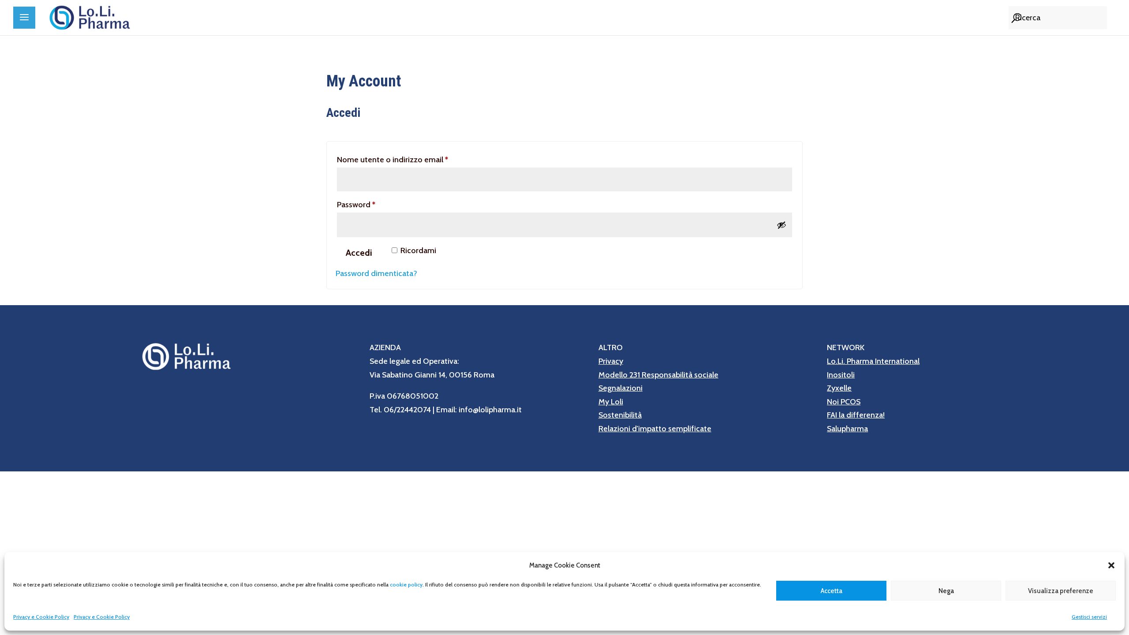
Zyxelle (839, 388)
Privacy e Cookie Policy (41, 616)
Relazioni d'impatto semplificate (654, 428)
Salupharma (847, 428)
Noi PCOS (843, 402)
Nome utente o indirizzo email (408, 159)
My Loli (610, 402)
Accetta (831, 591)
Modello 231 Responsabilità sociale (658, 375)
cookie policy (406, 584)
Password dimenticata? (376, 273)
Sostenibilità (620, 415)
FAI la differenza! (856, 415)
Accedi (359, 252)
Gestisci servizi (1089, 616)
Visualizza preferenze (1060, 591)
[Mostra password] (781, 225)
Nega (946, 591)
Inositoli (841, 375)
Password (372, 204)
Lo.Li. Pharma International (873, 361)
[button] (1111, 565)
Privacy (610, 361)
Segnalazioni (620, 388)
